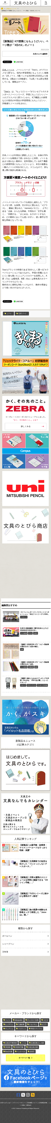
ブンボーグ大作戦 (42, 685)
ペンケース (21, 1051)
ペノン (7, 1020)
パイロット (24, 617)
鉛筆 (22, 649)
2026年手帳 (19, 1047)
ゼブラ (44, 1024)
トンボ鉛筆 (24, 633)
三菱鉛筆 (30, 667)
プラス (30, 633)
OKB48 (7, 1047)
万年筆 (5, 952)
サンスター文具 (32, 1020)
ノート (9, 313)
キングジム (9, 1029)
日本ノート (7, 70)
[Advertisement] (25, 571)
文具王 (35, 633)
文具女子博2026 (11, 1043)
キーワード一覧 (24, 1058)
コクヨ (45, 1020)
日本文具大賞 (33, 1047)
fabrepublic (19, 1020)
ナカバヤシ (33, 1024)
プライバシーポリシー (19, 1102)
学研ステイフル (36, 1029)
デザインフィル (31, 685)
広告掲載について (32, 1102)
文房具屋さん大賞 (37, 1043)
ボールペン (7, 936)
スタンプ (23, 685)
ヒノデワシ (9, 1024)
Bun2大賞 (8, 1051)
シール (23, 1043)
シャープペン (8, 944)
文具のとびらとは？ (5, 1102)
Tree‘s (7, 91)
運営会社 (28, 1105)
